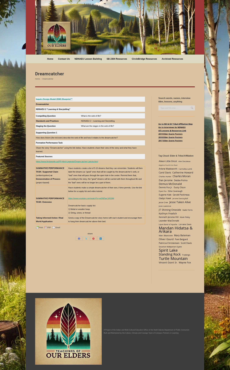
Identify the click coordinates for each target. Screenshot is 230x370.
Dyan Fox (163, 191)
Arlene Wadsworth (168, 168)
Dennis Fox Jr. (165, 187)
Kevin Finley (185, 217)
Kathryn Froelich (168, 213)
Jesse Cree (163, 202)
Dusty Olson (180, 187)
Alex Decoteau (184, 161)
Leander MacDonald (169, 220)
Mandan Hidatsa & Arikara (176, 229)
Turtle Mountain (173, 258)
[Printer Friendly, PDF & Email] (48, 227)
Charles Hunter (165, 176)
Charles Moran (181, 176)
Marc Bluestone (166, 235)
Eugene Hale (165, 194)
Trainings (186, 254)
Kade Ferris (187, 210)
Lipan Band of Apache (168, 224)
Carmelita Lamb (185, 169)
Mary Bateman (182, 235)
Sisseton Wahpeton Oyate (170, 246)
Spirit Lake (168, 250)
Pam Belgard (181, 239)
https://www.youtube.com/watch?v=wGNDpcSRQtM (91, 198)
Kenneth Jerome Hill (168, 217)
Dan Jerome (166, 180)
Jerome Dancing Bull (180, 198)
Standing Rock (170, 254)
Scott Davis (186, 243)
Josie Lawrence (165, 206)
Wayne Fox (185, 262)
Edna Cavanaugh (175, 191)
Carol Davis (165, 172)
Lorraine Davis (185, 224)
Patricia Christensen (169, 242)
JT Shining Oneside (170, 209)
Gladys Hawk (165, 198)
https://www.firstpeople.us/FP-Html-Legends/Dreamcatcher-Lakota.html (67, 161)
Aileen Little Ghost (168, 161)
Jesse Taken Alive (180, 202)
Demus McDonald (170, 184)
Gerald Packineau (181, 194)
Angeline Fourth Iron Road (168, 165)
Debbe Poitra (180, 180)
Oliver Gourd (166, 239)
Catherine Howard (182, 172)
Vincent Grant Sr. (168, 262)
